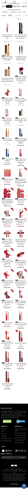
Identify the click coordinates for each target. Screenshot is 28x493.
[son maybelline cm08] (21, 70)
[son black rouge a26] (7, 233)
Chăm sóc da (16, 6)
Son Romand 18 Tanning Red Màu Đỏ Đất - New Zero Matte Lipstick (7, 221)
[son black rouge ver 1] (7, 335)
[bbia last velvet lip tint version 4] (7, 173)
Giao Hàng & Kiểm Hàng (20, 437)
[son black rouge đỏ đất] (21, 213)
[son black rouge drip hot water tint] (21, 193)
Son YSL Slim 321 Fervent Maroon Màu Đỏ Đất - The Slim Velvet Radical (21, 36)
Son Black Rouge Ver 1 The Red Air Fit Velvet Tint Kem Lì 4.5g (7, 343)
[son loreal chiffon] (7, 112)
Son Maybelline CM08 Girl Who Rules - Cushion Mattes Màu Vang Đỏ (21, 78)
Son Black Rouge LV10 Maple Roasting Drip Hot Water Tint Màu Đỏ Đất (7, 201)
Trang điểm (9, 6)
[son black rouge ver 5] (21, 233)
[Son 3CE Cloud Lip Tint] (7, 316)
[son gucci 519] (21, 112)
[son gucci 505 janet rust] (7, 71)
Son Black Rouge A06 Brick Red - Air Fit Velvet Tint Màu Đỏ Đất (20, 303)
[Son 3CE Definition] (21, 356)
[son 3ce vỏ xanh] (21, 132)
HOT (17, 330)
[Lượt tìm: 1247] (10, 15)
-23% (12, 209)
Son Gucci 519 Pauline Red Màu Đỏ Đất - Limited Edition (21, 120)
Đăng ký (22, 457)
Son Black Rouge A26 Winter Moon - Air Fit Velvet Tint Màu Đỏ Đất (7, 241)
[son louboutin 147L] (21, 49)
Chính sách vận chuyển (20, 435)
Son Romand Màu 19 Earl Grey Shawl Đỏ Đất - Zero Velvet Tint (7, 303)
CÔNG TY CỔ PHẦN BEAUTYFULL (14, 469)
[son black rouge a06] (21, 295)
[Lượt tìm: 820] (17, 15)
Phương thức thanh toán (20, 433)
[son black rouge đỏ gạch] (21, 254)
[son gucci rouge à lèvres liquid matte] (7, 132)
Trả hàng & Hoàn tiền (20, 440)
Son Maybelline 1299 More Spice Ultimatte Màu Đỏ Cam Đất (7, 100)
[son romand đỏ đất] (7, 274)
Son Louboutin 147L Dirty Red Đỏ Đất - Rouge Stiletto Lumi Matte (20, 58)
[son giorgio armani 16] (7, 28)
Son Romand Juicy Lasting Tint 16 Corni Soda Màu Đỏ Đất (7, 261)
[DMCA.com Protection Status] (7, 421)
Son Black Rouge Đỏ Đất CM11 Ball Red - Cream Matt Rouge (20, 221)
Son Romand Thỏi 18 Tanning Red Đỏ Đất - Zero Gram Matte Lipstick (21, 282)
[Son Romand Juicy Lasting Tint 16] (7, 253)
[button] (5, 3)
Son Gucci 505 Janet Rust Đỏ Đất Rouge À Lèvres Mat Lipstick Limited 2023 (7, 80)
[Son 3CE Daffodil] (7, 356)
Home (3, 6)
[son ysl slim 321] (21, 28)
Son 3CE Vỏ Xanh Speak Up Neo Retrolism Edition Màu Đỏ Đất (21, 140)
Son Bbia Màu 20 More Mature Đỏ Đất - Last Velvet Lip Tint (20, 160)
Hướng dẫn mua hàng (6, 440)
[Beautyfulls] (2, 9)
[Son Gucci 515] (7, 49)
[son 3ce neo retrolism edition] (7, 152)
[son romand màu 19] (7, 295)
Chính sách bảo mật (19, 442)
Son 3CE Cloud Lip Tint (7, 322)
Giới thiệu (3, 429)
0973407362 (9, 479)
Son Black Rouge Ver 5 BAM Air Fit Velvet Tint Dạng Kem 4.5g (20, 241)
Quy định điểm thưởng (6, 438)
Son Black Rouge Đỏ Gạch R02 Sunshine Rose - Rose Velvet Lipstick (21, 262)
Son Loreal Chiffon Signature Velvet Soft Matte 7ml (7, 120)
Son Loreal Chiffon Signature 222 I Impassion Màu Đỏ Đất (21, 100)
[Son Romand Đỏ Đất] (7, 213)
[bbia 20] (21, 152)
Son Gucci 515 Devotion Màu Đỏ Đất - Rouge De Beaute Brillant (7, 58)
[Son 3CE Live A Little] (21, 316)
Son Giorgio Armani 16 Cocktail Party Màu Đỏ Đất (7, 36)
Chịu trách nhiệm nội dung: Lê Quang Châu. (13, 477)
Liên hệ (2, 431)
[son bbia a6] (21, 173)
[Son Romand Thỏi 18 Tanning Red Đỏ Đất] (21, 274)
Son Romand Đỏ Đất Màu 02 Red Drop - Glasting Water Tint (7, 282)
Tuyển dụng (4, 436)
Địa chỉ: (3, 470)
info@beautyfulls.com (20, 479)
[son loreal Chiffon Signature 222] (21, 92)
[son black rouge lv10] (7, 193)
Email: (13, 479)
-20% (26, 169)
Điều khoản (3, 433)
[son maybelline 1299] (7, 92)
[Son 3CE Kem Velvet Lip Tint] (21, 336)
